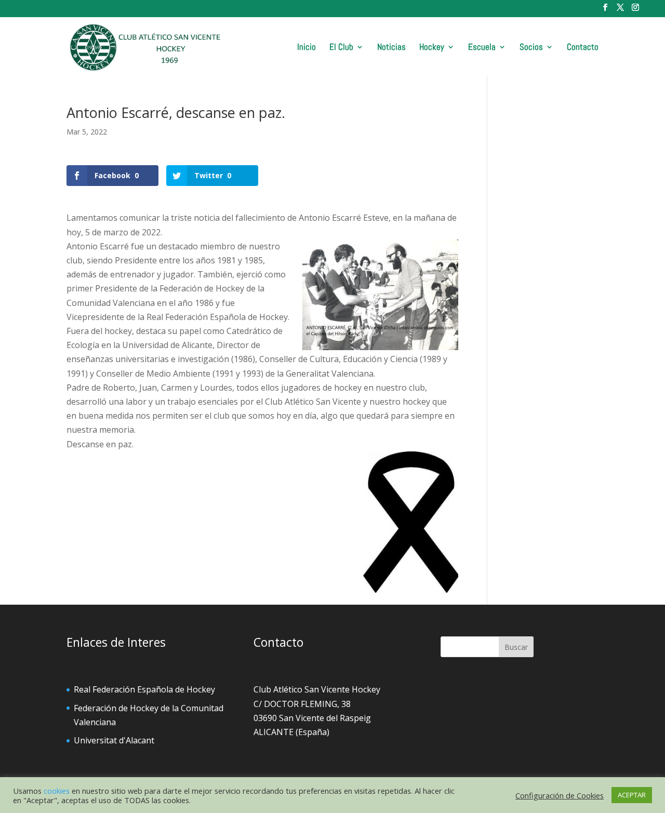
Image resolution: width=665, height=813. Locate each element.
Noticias (391, 47)
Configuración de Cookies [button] (559, 795)
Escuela (482, 47)
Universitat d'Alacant (114, 740)
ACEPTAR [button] (632, 794)
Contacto (582, 47)
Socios (531, 47)
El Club (341, 47)
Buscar (516, 647)
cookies (57, 790)
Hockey (431, 47)
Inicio (306, 47)
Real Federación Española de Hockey (144, 689)
